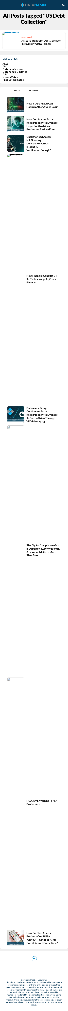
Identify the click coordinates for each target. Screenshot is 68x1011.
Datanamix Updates (14, 71)
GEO (5, 74)
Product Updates (13, 79)
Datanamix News (12, 69)
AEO (5, 63)
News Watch (10, 77)
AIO (4, 66)
